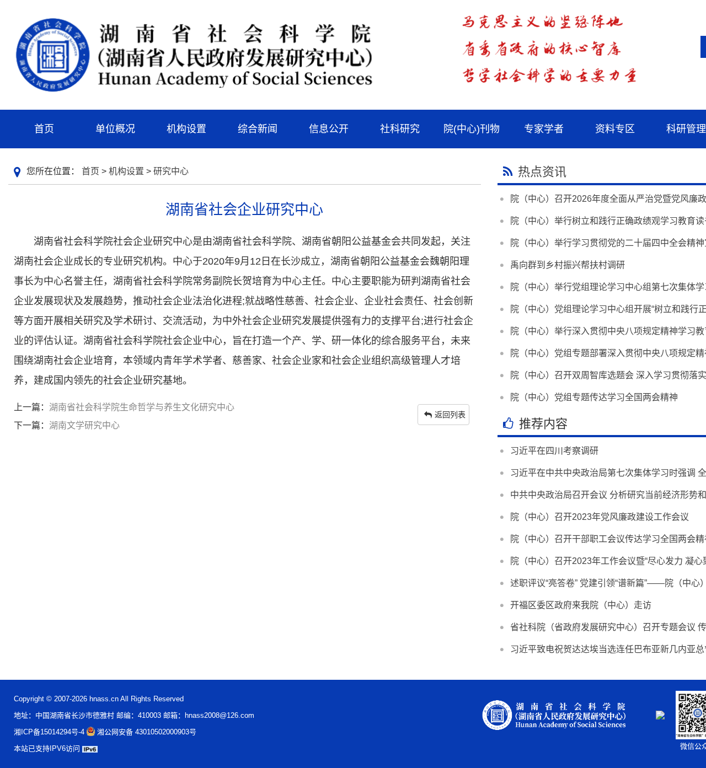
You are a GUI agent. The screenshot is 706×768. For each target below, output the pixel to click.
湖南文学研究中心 (84, 425)
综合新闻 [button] (257, 129)
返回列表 (450, 414)
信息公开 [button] (329, 129)
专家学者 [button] (544, 129)
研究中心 (171, 171)
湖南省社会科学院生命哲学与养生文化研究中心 (141, 407)
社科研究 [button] (400, 129)
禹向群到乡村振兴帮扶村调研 (567, 265)
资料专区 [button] (615, 129)
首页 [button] (44, 129)
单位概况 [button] (115, 129)
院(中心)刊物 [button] (471, 129)
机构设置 (126, 171)
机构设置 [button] (186, 129)
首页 (90, 171)
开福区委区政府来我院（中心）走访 (580, 605)
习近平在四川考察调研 (554, 450)
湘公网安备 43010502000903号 (146, 732)
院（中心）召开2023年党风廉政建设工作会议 (599, 517)
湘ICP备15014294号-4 (49, 732)
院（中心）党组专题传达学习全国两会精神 (594, 397)
